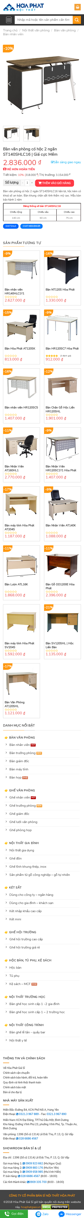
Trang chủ (10, 30)
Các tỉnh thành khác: (25, 1182)
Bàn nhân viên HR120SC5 (21, 407)
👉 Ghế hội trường (20, 932)
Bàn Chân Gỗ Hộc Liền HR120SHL (60, 409)
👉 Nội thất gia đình (21, 843)
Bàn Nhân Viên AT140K (61, 525)
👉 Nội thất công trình (24, 1025)
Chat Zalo (11, 226)
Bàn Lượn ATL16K (16, 584)
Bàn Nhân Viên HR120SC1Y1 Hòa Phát (61, 468)
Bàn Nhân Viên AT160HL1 (14, 468)
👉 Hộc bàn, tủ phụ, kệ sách (28, 960)
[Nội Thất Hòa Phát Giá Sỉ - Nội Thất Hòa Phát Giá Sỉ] (23, 7)
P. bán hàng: (21, 1176)
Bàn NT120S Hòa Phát (60, 290)
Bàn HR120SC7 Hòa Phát (62, 349)
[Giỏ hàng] (77, 7)
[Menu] (8, 20)
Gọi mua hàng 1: (23, 1163)
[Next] (74, 84)
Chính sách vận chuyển (16, 1073)
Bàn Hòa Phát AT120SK (20, 349)
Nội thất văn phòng (36, 30)
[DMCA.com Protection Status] (55, 1207)
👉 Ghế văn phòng (19, 790)
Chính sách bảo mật (14, 1087)
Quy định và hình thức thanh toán (22, 1082)
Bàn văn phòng (65, 30)
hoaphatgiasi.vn (31, 1207)
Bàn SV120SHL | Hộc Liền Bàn (60, 645)
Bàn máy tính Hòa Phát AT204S (19, 527)
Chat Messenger (31, 226)
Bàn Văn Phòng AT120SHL (14, 704)
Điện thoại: (20, 1138)
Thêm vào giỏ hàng (56, 183)
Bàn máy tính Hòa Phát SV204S (19, 645)
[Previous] (9, 84)
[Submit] (77, 20)
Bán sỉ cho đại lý (12, 1092)
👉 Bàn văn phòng (19, 737)
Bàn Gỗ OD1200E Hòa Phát (60, 586)
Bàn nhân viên (13, 34)
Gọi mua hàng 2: (23, 1168)
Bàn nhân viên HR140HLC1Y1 (14, 291)
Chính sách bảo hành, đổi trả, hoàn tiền (25, 1077)
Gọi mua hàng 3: (23, 1172)
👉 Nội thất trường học (24, 997)
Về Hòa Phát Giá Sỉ (14, 1068)
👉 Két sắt (12, 887)
